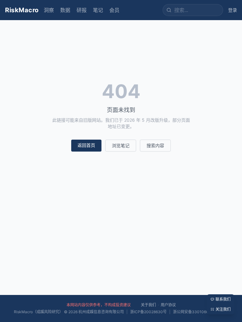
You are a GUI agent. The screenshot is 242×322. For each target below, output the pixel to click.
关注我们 (223, 309)
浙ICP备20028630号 (148, 311)
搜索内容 (155, 145)
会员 (114, 10)
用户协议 (168, 305)
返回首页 (86, 145)
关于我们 (148, 305)
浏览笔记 (121, 145)
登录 (232, 10)
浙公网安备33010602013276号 (200, 311)
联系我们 (223, 299)
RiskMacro (22, 10)
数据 (65, 10)
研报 (82, 10)
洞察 (49, 10)
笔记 (98, 10)
